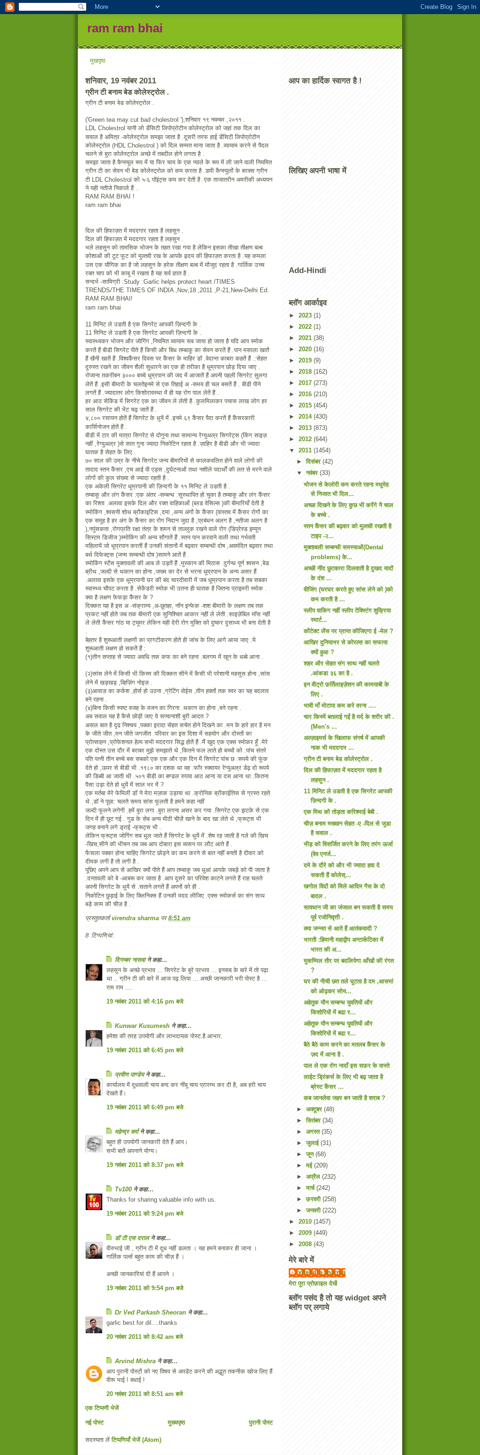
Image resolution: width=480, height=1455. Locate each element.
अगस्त (314, 1131)
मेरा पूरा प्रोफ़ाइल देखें (313, 1283)
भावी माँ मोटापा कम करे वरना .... (340, 705)
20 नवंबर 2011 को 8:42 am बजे (144, 1336)
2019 (306, 360)
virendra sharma (321, 1272)
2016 (306, 394)
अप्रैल (314, 1176)
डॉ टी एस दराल (132, 1237)
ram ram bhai (125, 28)
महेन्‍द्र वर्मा (126, 1131)
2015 (306, 405)
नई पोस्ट (94, 1422)
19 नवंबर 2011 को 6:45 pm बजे (144, 1050)
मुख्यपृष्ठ (176, 1422)
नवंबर (313, 472)
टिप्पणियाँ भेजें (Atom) (136, 1439)
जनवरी (314, 1210)
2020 (306, 349)
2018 (306, 371)
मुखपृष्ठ (97, 60)
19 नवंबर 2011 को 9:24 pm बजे (144, 1213)
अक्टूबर (315, 1109)
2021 (306, 337)
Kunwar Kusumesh (142, 1025)
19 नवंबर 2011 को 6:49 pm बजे (144, 1107)
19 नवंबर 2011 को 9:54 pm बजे (144, 1288)
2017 (306, 382)
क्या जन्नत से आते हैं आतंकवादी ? (340, 928)
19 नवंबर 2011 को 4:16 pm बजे (144, 1001)
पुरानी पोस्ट (261, 1422)
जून (310, 1154)
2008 (306, 1244)
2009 (306, 1232)
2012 (306, 439)
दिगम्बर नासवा (130, 959)
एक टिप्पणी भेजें (102, 1407)
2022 (306, 326)
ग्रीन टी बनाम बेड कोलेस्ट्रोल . (338, 758)
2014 (306, 416)
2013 (306, 427)
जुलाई (313, 1142)
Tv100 (123, 1189)
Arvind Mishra (135, 1361)
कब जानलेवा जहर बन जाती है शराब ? (344, 1097)
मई (310, 1165)
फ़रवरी (314, 1199)
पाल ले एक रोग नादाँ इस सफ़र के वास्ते (347, 1065)
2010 (306, 1221)
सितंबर (314, 1120)
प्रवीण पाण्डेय (129, 1074)
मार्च (311, 1187)
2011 (306, 450)
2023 (306, 315)
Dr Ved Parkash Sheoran (150, 1312)
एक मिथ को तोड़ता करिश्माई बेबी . (341, 811)
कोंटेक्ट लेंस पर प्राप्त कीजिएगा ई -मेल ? (348, 631)
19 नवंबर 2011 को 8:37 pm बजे (144, 1164)
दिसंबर (314, 461)
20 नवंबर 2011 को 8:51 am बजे (144, 1393)
